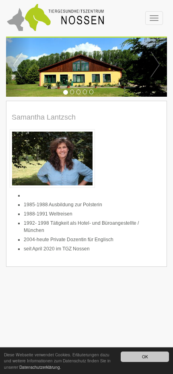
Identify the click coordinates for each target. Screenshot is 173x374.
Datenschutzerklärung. (40, 367)
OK (145, 357)
